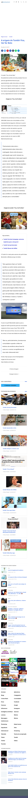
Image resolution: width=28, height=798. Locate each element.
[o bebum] (21, 660)
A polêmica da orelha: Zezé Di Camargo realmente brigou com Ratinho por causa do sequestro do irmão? (17, 760)
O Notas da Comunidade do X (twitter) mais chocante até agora (17, 642)
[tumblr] (18, 2)
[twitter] (16, 2)
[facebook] (14, 2)
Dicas (9, 575)
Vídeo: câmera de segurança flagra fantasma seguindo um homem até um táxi (17, 635)
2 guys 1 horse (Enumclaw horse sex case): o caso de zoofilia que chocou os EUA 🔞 (17, 626)
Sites (9, 568)
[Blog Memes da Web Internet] (5, 651)
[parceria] (13, 660)
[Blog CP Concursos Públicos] (14, 651)
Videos (9, 598)
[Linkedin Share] (10, 51)
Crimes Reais (10, 590)
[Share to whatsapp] (16, 51)
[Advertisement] (14, 20)
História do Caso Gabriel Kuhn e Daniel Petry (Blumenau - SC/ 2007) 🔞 (17, 593)
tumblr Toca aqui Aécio (9, 510)
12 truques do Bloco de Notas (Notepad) (17, 577)
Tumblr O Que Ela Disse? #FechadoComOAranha (9, 531)
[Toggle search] (23, 2)
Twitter (9, 582)
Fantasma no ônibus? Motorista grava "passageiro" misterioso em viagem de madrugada (17, 753)
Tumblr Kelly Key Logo (9, 553)
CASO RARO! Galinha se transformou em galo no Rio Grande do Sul (17, 766)
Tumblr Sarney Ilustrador (10, 245)
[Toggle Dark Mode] (21, 2)
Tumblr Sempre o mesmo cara (11, 448)
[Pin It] (8, 51)
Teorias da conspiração (12, 606)
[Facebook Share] (2, 51)
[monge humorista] (5, 660)
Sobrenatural (10, 631)
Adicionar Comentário (11, 385)
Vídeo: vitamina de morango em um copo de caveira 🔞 (16, 617)
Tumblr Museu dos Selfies (10, 248)
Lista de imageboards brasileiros (15, 570)
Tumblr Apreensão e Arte (9, 428)
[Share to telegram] (18, 51)
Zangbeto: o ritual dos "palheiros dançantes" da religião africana (15, 609)
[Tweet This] (5, 51)
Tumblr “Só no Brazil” (8, 469)
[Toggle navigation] (26, 2)
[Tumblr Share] (13, 51)
